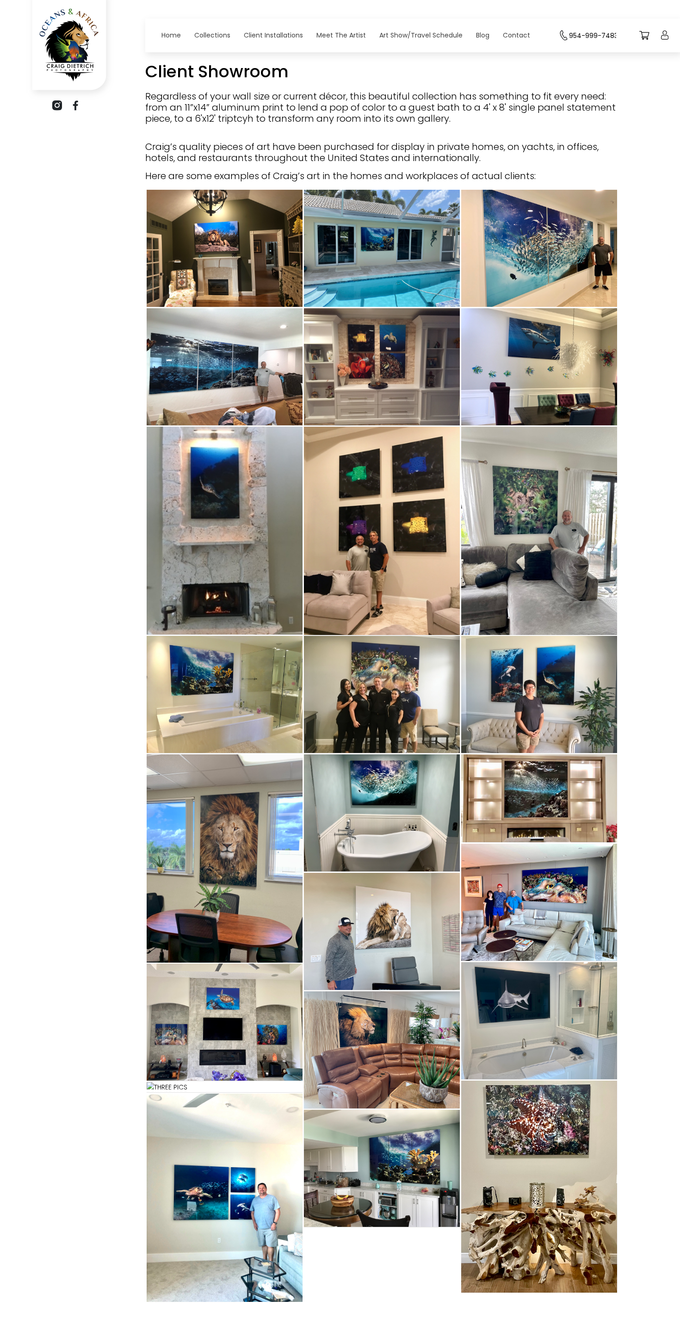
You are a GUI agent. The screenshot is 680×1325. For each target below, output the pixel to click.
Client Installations (273, 35)
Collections (212, 35)
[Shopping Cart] (644, 42)
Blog (482, 35)
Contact (516, 35)
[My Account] (664, 42)
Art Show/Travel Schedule (421, 35)
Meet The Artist (341, 35)
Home (171, 35)
